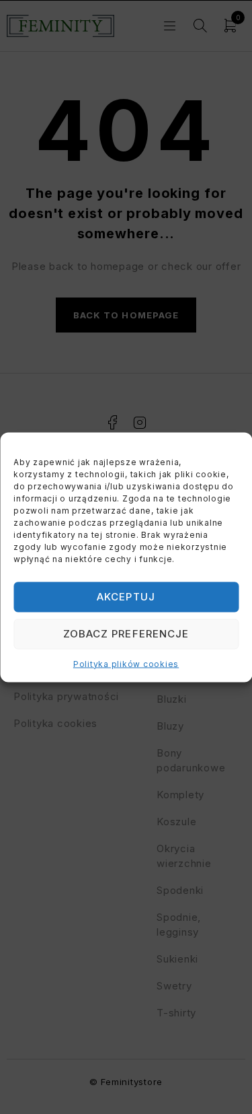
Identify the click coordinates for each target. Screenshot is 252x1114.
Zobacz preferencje (126, 633)
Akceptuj (126, 596)
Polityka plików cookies (126, 663)
